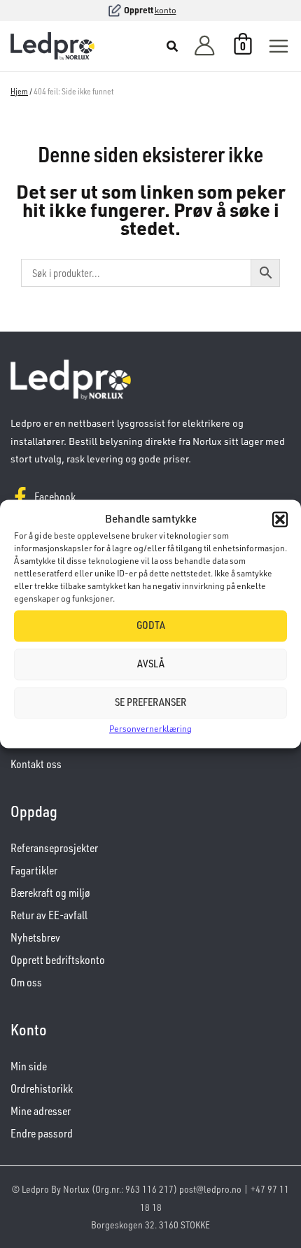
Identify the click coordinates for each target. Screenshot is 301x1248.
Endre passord (41, 1133)
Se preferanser (150, 702)
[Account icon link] (204, 46)
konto (165, 10)
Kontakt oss (36, 764)
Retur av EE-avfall (49, 915)
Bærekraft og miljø (50, 893)
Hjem (19, 91)
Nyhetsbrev (35, 937)
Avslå (150, 664)
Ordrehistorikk (41, 1088)
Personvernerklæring (150, 728)
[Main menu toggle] (279, 46)
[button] (280, 519)
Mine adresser (40, 1111)
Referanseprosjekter (54, 848)
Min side (28, 1066)
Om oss (26, 982)
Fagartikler (33, 870)
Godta (150, 625)
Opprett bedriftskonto (57, 960)
